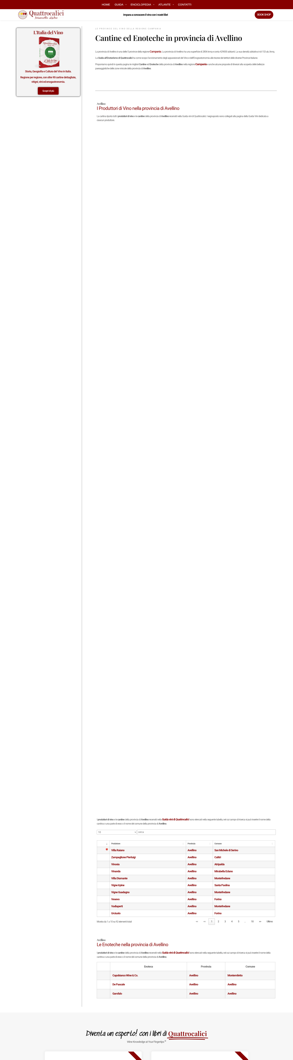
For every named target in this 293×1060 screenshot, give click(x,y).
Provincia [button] (191, 843)
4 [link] (231, 921)
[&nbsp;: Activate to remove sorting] (103, 843)
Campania (155, 51)
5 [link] (238, 921)
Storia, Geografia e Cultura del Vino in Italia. (48, 71)
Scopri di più (48, 90)
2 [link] (218, 921)
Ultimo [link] (270, 921)
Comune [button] (218, 843)
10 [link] (252, 921)
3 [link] (225, 921)
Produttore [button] (115, 843)
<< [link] (197, 921)
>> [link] (260, 921)
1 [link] (211, 921)
